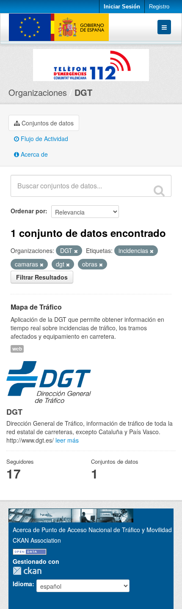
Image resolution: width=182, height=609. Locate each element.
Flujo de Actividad (43, 138)
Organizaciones (37, 92)
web (17, 348)
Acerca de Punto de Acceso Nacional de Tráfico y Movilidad (92, 529)
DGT (83, 92)
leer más (67, 440)
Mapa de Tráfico (36, 307)
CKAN (29, 570)
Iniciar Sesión (122, 6)
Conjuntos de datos (47, 123)
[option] (91, 63)
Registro (159, 6)
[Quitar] (76, 250)
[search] (159, 190)
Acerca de (33, 154)
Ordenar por (28, 211)
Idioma (22, 583)
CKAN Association (37, 540)
